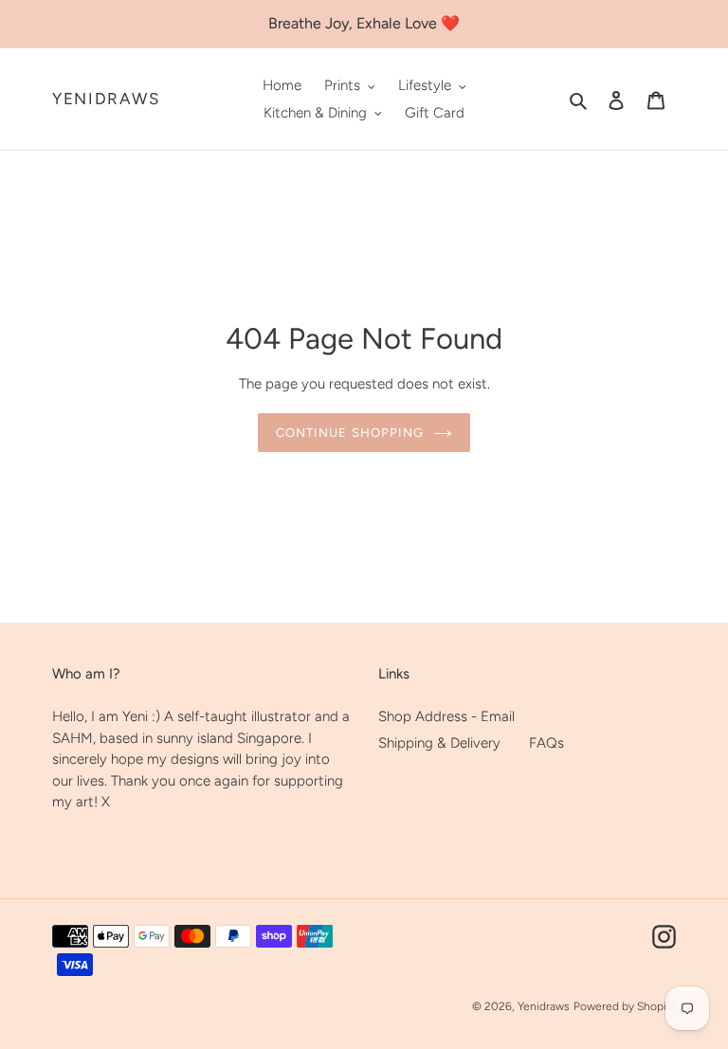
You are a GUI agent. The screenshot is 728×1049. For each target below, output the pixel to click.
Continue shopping (350, 432)
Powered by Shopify (624, 1006)
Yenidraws (105, 98)
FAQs (546, 742)
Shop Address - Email (446, 716)
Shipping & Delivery (439, 742)
